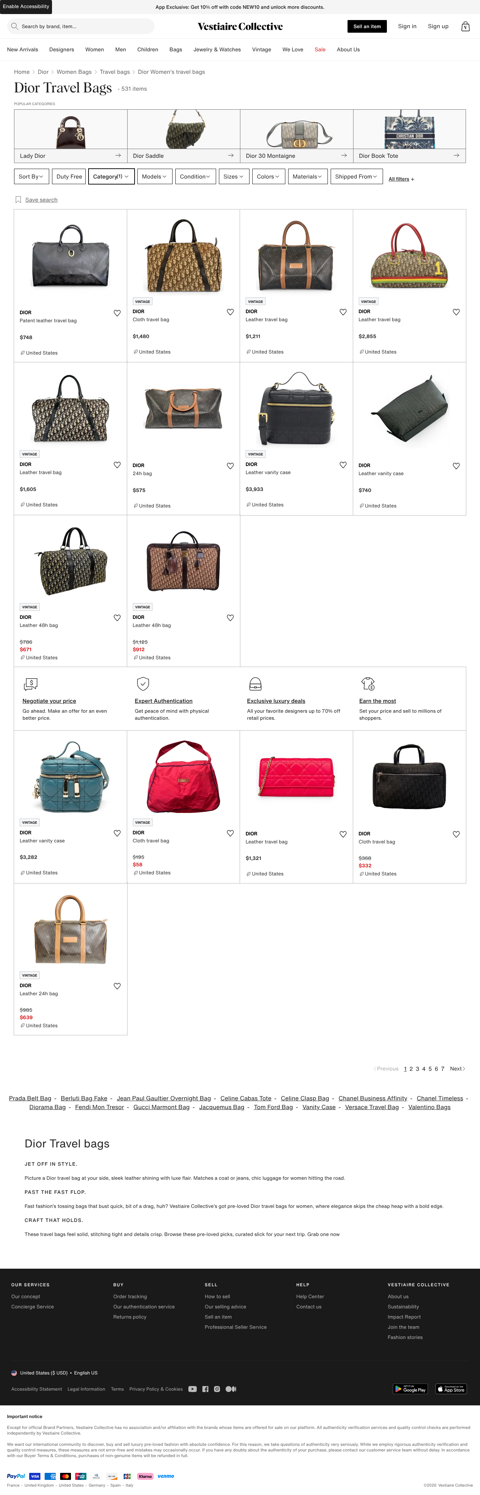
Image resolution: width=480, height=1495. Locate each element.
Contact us (309, 1306)
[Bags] (187, 49)
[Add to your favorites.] (117, 313)
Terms (117, 1389)
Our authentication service (144, 1306)
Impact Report (404, 1317)
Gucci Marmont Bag (162, 1107)
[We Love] (309, 49)
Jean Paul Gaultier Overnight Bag (164, 1098)
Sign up (438, 26)
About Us (348, 49)
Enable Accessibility (26, 6)
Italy (130, 1485)
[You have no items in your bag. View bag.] (466, 26)
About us (398, 1296)
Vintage (261, 49)
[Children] (164, 49)
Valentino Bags (429, 1107)
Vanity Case (319, 1107)
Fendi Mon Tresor (99, 1107)
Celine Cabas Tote (245, 1098)
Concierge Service (32, 1306)
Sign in (407, 26)
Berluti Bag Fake (84, 1098)
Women (94, 49)
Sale (320, 49)
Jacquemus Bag (222, 1107)
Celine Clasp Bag (305, 1098)
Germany (97, 1485)
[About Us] (365, 49)
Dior (43, 71)
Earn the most (377, 701)
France (13, 1485)
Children (147, 49)
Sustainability (403, 1306)
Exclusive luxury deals (276, 701)
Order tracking (130, 1296)
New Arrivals (22, 49)
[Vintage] (277, 49)
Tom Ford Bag (273, 1107)
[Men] (132, 49)
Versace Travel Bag (372, 1107)
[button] (466, 26)
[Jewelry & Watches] (246, 49)
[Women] (109, 49)
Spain (115, 1485)
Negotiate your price (49, 701)
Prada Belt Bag (30, 1098)
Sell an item (367, 26)
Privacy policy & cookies (156, 1389)
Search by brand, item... (49, 26)
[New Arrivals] (43, 49)
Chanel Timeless (440, 1098)
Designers (61, 49)
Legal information (86, 1389)
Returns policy (129, 1317)
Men (120, 49)
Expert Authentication (164, 701)
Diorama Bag (48, 1107)
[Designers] (80, 49)
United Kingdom (39, 1485)
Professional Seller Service (236, 1327)
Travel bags (115, 71)
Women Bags (74, 71)
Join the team (404, 1327)
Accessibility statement (36, 1389)
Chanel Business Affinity (373, 1098)
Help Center (310, 1296)
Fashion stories (405, 1337)
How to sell (217, 1296)
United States (71, 1485)
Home (22, 71)
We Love (293, 49)
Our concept (25, 1296)
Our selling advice (225, 1306)
